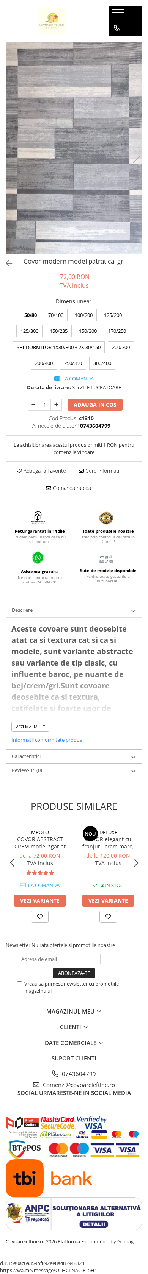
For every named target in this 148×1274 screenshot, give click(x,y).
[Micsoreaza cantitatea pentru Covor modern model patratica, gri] (33, 405)
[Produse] (119, 15)
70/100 (55, 315)
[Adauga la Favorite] (40, 917)
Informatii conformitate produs (46, 739)
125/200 (113, 315)
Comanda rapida (71, 487)
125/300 (29, 330)
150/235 (59, 330)
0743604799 (78, 1074)
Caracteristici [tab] (26, 756)
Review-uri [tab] (27, 770)
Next (136, 156)
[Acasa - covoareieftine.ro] (52, 21)
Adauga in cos (95, 404)
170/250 (117, 330)
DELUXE (108, 832)
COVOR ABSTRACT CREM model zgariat (40, 843)
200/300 (121, 347)
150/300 (88, 330)
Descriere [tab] (22, 610)
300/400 (102, 363)
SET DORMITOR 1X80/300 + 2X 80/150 (59, 347)
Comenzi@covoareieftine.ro (78, 1084)
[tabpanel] (74, 148)
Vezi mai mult (30, 727)
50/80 (30, 315)
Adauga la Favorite (44, 470)
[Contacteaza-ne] (117, 28)
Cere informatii (102, 470)
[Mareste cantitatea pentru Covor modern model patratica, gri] (56, 405)
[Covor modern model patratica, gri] (74, 148)
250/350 (73, 363)
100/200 (84, 315)
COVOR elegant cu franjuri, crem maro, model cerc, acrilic (108, 843)
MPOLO (40, 832)
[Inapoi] (5, 263)
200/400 (44, 363)
